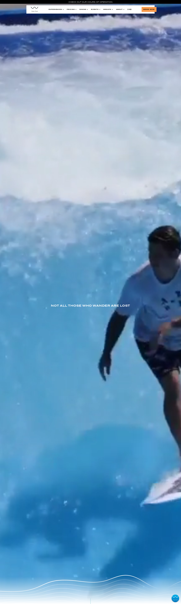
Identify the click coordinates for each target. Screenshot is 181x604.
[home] (33, 9)
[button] (56, 9)
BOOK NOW (149, 9)
